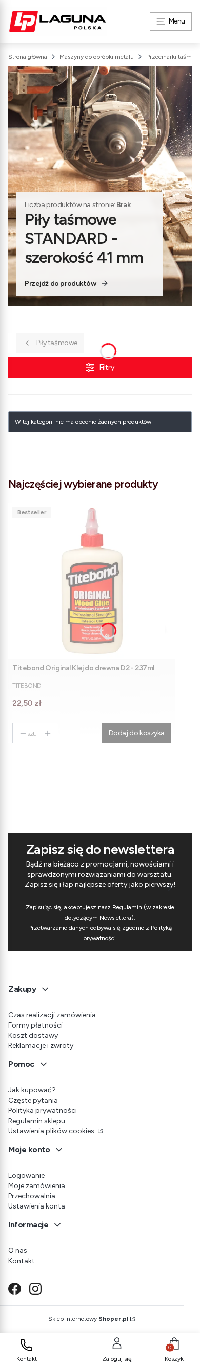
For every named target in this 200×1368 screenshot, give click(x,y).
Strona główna (27, 56)
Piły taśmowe (56, 342)
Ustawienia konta (36, 1206)
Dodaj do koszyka (137, 732)
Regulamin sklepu (36, 1120)
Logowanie (26, 1175)
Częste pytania (33, 1100)
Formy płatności (35, 1025)
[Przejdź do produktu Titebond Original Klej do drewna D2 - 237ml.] (91, 581)
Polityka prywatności (42, 1110)
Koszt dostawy (33, 1035)
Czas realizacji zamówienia (52, 1015)
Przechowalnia (31, 1196)
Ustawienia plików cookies (52, 1131)
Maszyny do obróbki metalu (96, 56)
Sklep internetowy (88, 1319)
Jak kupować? (32, 1090)
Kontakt (21, 1261)
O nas (17, 1250)
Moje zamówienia (36, 1185)
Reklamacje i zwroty (40, 1045)
